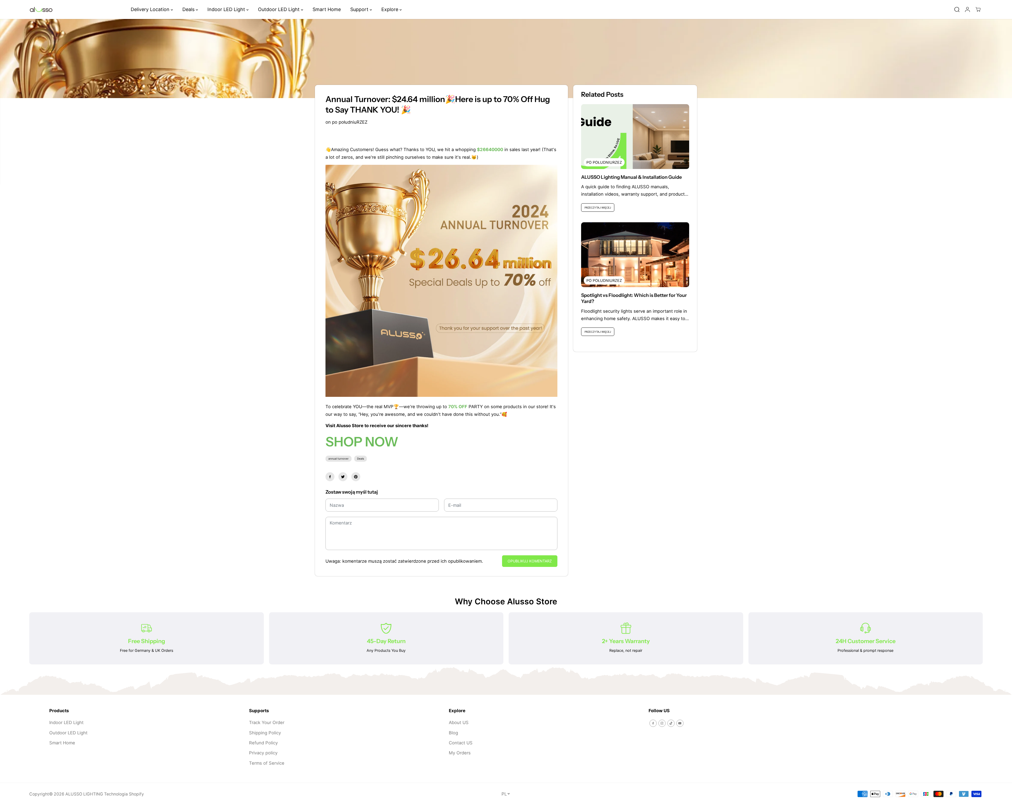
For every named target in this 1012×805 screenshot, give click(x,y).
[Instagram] (662, 723)
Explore (390, 9)
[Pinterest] (355, 476)
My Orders (460, 752)
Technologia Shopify (124, 794)
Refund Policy (263, 742)
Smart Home (327, 9)
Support (360, 9)
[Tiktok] (670, 723)
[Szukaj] (957, 9)
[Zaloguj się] (967, 9)
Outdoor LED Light (279, 9)
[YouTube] (679, 723)
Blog (453, 732)
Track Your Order (266, 722)
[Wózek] (978, 9)
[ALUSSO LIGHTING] (41, 9)
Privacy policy (263, 752)
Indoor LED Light (226, 9)
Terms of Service (266, 763)
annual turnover (338, 458)
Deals (189, 9)
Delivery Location (151, 9)
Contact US (461, 742)
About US (459, 722)
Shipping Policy (265, 732)
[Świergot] (342, 476)
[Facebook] (329, 476)
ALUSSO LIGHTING (84, 794)
